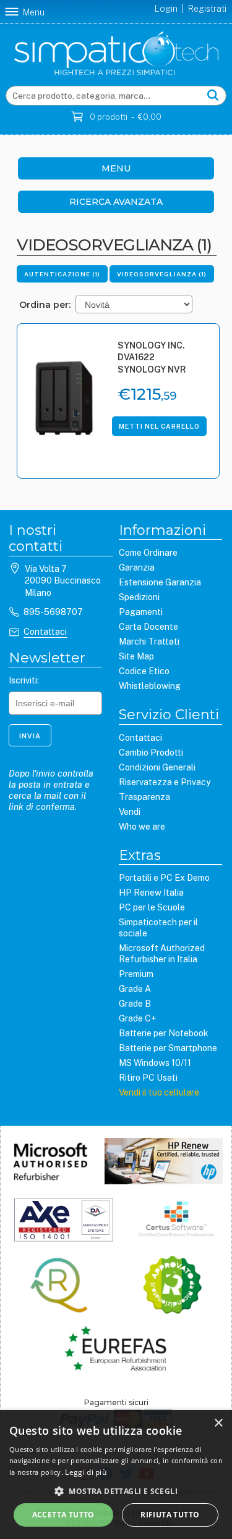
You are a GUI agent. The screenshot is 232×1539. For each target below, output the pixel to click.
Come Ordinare (148, 553)
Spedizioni (139, 597)
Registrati (207, 9)
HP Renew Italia (151, 892)
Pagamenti (141, 612)
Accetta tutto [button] (63, 1514)
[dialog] (116, 1474)
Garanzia (137, 567)
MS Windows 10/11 (155, 1063)
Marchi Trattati (149, 641)
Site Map (136, 656)
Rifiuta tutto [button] (169, 1514)
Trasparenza (144, 797)
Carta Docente (148, 627)
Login (166, 9)
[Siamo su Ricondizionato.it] (172, 1286)
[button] (116, 1490)
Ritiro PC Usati (148, 1078)
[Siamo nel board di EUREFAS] (116, 1350)
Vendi (129, 812)
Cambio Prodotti (151, 752)
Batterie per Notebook (163, 1033)
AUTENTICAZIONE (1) (62, 274)
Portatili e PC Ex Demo (164, 878)
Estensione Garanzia (160, 582)
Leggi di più (85, 1472)
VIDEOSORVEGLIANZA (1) (162, 274)
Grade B (135, 1004)
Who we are (142, 826)
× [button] (218, 1423)
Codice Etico (144, 671)
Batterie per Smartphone (168, 1048)
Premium (136, 974)
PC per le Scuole (152, 907)
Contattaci (45, 632)
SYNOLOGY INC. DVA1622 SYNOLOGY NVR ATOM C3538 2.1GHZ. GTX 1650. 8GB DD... (156, 358)
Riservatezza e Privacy (164, 782)
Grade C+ (137, 1018)
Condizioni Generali (157, 767)
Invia (30, 736)
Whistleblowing (150, 686)
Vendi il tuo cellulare (159, 1092)
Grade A (135, 989)
